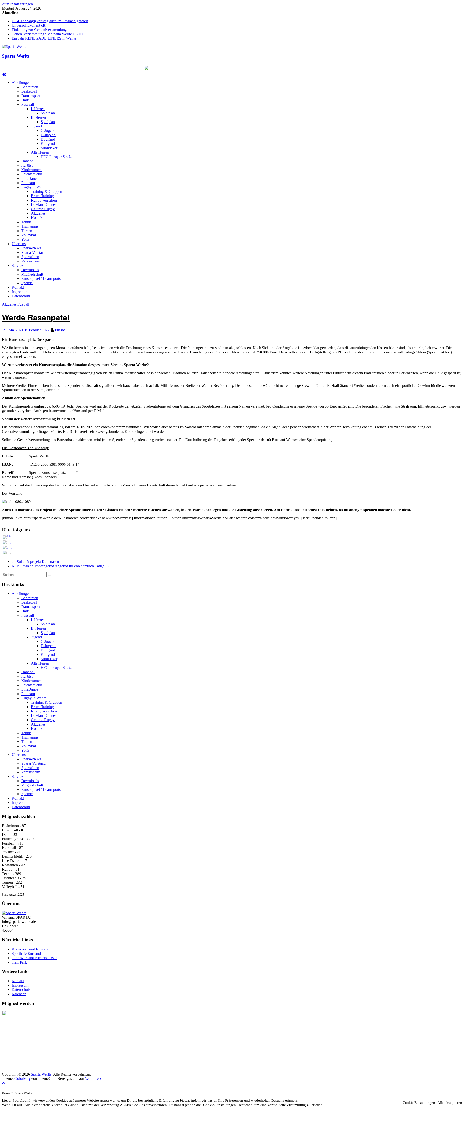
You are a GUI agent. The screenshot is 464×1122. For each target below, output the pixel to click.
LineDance (29, 178)
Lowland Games (43, 204)
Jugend (36, 126)
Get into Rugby (43, 209)
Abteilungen (21, 83)
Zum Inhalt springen (17, 4)
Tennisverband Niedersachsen (34, 958)
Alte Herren (40, 152)
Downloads (30, 270)
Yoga (25, 239)
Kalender (19, 994)
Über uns (19, 244)
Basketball (29, 91)
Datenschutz (21, 296)
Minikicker (49, 148)
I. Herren (38, 109)
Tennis (26, 222)
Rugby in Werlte (33, 187)
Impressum (20, 292)
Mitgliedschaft (32, 274)
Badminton (29, 87)
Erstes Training (42, 196)
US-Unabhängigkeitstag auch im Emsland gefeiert (50, 21)
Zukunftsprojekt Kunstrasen (35, 562)
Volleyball (29, 235)
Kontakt (37, 218)
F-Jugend (48, 144)
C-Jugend (48, 130)
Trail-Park (19, 962)
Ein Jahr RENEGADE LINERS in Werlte (44, 38)
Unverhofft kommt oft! (29, 25)
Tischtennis (29, 226)
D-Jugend (48, 135)
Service (17, 265)
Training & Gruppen (46, 191)
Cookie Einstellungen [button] (419, 1103)
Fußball (23, 304)
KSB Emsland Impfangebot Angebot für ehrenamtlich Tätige (60, 566)
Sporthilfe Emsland (26, 953)
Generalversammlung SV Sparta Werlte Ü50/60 (48, 34)
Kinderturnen (31, 170)
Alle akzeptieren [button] (449, 1103)
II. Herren (38, 117)
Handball (28, 161)
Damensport (30, 96)
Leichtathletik (31, 174)
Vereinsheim (30, 261)
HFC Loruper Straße (56, 157)
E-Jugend (48, 139)
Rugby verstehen (44, 200)
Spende (27, 283)
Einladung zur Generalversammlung (39, 30)
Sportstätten (30, 257)
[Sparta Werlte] (4, 74)
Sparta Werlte (15, 56)
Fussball (27, 104)
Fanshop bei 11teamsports (41, 279)
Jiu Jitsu (27, 165)
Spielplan (48, 113)
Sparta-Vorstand (33, 252)
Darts (25, 100)
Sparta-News (31, 248)
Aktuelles (38, 213)
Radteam (28, 183)
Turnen (26, 231)
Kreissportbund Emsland (30, 949)
